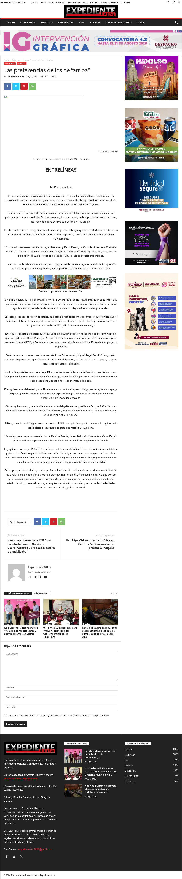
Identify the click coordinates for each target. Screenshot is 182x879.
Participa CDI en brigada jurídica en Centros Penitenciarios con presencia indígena (90, 544)
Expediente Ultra (16, 76)
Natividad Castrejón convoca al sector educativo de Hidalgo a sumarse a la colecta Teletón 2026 (99, 632)
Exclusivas (130, 781)
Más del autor (41, 593)
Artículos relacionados (18, 593)
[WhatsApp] (32, 86)
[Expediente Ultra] (91, 11)
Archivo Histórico (111, 2)
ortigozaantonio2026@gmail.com (21, 778)
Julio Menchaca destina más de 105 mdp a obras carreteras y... (100, 754)
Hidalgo (60, 2)
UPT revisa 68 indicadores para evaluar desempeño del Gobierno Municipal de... (100, 771)
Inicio (35, 2)
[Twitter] (179, 2)
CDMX (127, 2)
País (85, 2)
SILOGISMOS (47, 2)
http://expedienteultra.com (39, 572)
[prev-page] (112, 593)
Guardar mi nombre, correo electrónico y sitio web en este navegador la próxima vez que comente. (58, 715)
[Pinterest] (24, 86)
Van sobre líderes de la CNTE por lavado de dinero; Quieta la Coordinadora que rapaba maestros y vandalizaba (31, 546)
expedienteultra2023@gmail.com (35, 849)
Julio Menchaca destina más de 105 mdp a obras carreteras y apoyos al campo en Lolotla (21, 630)
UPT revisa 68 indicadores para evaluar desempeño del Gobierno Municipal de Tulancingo (60, 632)
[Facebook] (168, 2)
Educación (130, 771)
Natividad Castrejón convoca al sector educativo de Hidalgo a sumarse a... (101, 789)
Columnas (16, 60)
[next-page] (116, 593)
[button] (176, 22)
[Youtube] (45, 577)
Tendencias (74, 2)
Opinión (129, 765)
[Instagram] (174, 2)
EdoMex (94, 2)
